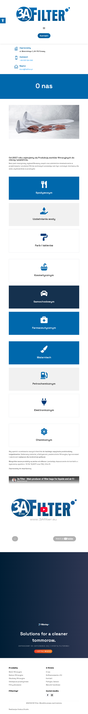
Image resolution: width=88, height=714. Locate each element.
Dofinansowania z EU (54, 675)
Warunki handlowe (53, 685)
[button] (3, 20)
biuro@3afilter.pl (26, 69)
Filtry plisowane (15, 685)
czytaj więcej (44, 651)
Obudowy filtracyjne (17, 678)
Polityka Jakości (52, 682)
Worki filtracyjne (15, 672)
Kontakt (44, 35)
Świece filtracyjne (16, 675)
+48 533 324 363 (26, 60)
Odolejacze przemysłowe (18, 682)
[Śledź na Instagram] (52, 695)
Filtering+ (13, 691)
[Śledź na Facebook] (47, 695)
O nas (48, 672)
